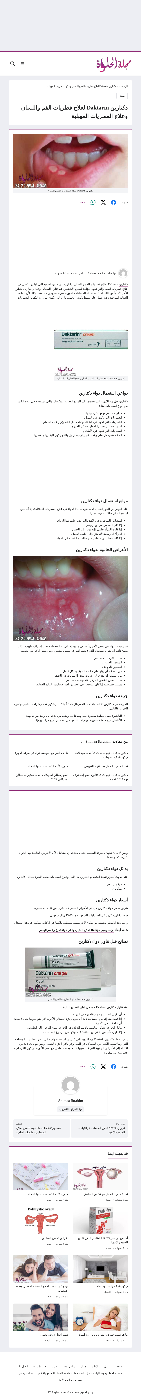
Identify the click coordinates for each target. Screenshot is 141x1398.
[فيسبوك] (113, 202)
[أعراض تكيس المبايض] (40, 1229)
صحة (122, 95)
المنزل (107, 1292)
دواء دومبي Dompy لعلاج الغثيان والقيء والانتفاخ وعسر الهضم (76, 930)
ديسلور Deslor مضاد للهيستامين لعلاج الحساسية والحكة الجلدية (38, 1130)
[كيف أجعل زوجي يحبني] (40, 1323)
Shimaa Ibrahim (96, 273)
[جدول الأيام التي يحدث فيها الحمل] (40, 766)
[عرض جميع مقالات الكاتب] (123, 273)
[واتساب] (93, 202)
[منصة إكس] (103, 202)
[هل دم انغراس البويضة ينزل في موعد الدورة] (40, 755)
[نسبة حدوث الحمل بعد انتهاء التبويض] (100, 766)
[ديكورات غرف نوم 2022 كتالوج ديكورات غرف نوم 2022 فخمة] (100, 777)
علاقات (47, 1340)
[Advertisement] (70, 25)
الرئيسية (123, 86)
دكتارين (123, 284)
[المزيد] (82, 202)
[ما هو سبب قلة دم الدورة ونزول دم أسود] (100, 1323)
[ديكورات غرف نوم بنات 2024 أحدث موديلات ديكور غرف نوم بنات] (100, 755)
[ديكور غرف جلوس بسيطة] (100, 1277)
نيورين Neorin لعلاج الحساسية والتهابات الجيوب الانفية (101, 1130)
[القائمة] (22, 63)
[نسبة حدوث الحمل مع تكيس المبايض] (100, 1182)
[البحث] (12, 63)
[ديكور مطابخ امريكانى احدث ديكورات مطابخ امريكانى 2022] (40, 777)
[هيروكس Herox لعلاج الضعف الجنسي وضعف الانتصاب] (40, 1277)
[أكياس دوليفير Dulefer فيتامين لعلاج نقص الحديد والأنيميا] (100, 1229)
